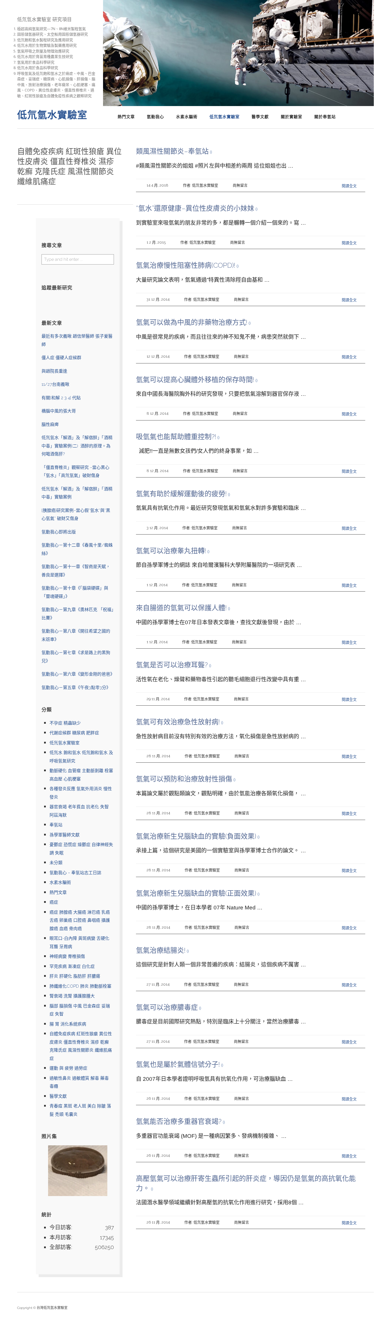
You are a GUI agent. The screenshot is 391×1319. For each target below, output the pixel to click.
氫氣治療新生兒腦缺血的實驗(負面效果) (196, 836)
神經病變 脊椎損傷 (67, 956)
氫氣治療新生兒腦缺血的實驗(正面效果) (196, 893)
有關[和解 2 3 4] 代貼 (61, 397)
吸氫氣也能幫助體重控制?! (176, 437)
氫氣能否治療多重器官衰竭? (179, 1121)
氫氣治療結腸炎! (160, 950)
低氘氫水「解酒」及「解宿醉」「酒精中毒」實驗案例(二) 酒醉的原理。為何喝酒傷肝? (77, 446)
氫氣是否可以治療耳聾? (172, 665)
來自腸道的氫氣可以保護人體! (181, 608)
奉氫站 (56, 824)
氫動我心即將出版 (59, 532)
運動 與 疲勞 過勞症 (68, 1068)
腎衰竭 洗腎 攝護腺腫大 (72, 996)
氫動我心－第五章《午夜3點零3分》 (76, 687)
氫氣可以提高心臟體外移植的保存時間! (195, 379)
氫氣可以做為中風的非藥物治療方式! (191, 322)
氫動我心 (155, 116)
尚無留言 (240, 185)
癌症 (54, 902)
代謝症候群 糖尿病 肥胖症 (74, 732)
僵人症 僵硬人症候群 (61, 357)
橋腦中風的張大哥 (59, 411)
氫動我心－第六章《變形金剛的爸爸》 (78, 674)
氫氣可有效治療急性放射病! (178, 722)
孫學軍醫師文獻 (65, 834)
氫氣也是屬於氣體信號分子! (178, 1064)
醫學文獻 (260, 116)
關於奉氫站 (325, 116)
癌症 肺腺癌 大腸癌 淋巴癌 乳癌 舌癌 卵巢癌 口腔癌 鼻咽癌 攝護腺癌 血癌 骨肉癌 (80, 920)
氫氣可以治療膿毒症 (167, 1007)
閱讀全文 (349, 186)
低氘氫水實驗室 (225, 116)
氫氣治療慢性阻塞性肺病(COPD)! (185, 265)
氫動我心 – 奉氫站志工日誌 (75, 872)
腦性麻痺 (50, 424)
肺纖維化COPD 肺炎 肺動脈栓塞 (80, 986)
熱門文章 (126, 116)
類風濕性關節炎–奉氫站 (172, 151)
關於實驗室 (291, 116)
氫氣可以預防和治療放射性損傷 (184, 779)
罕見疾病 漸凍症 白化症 (72, 966)
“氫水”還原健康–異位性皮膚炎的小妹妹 (195, 208)
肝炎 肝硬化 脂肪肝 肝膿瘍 (75, 976)
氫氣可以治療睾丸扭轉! (171, 551)
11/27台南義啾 (55, 384)
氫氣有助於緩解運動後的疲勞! (181, 494)
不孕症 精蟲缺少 (65, 723)
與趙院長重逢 (54, 371)
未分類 (56, 862)
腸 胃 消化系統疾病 (68, 1024)
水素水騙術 (187, 116)
